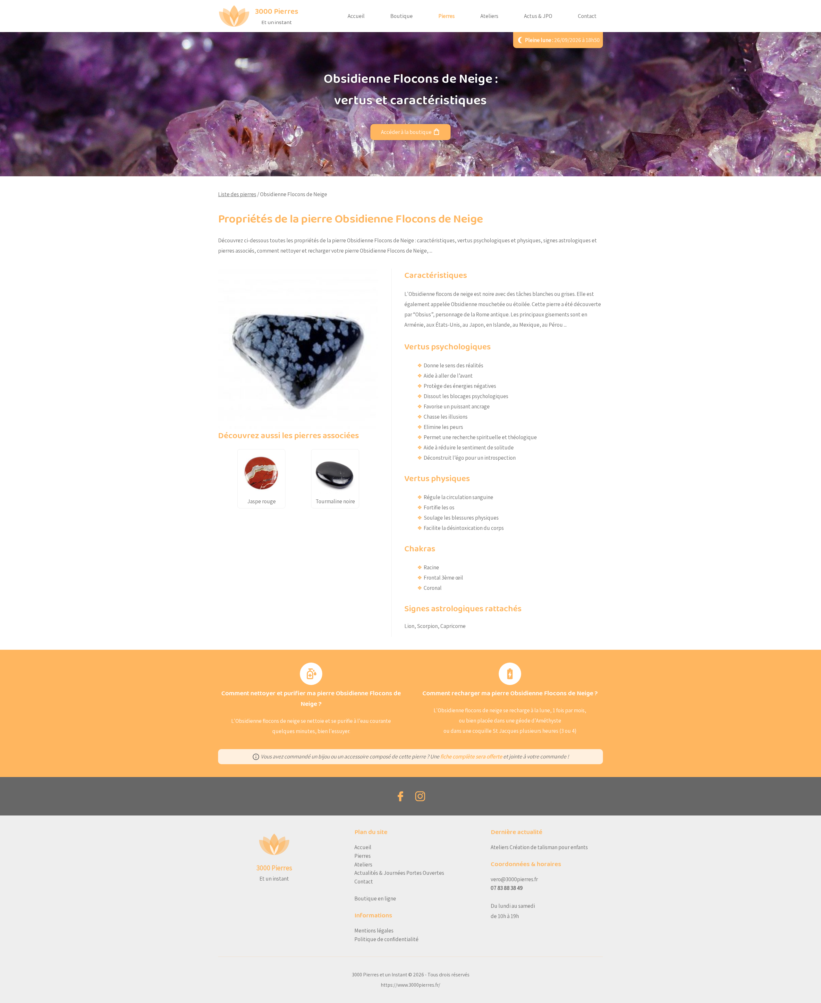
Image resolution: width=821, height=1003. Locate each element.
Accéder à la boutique (410, 132)
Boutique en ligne (375, 898)
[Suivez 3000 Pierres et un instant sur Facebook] (400, 796)
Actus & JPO (538, 16)
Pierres (446, 16)
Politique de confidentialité (386, 939)
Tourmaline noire (335, 501)
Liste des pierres (237, 194)
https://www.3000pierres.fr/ (410, 985)
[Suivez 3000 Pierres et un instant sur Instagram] (420, 796)
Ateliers (489, 16)
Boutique (401, 16)
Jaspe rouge (261, 501)
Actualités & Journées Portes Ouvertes (399, 872)
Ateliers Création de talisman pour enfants (539, 847)
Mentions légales (374, 930)
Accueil (356, 16)
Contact (587, 16)
